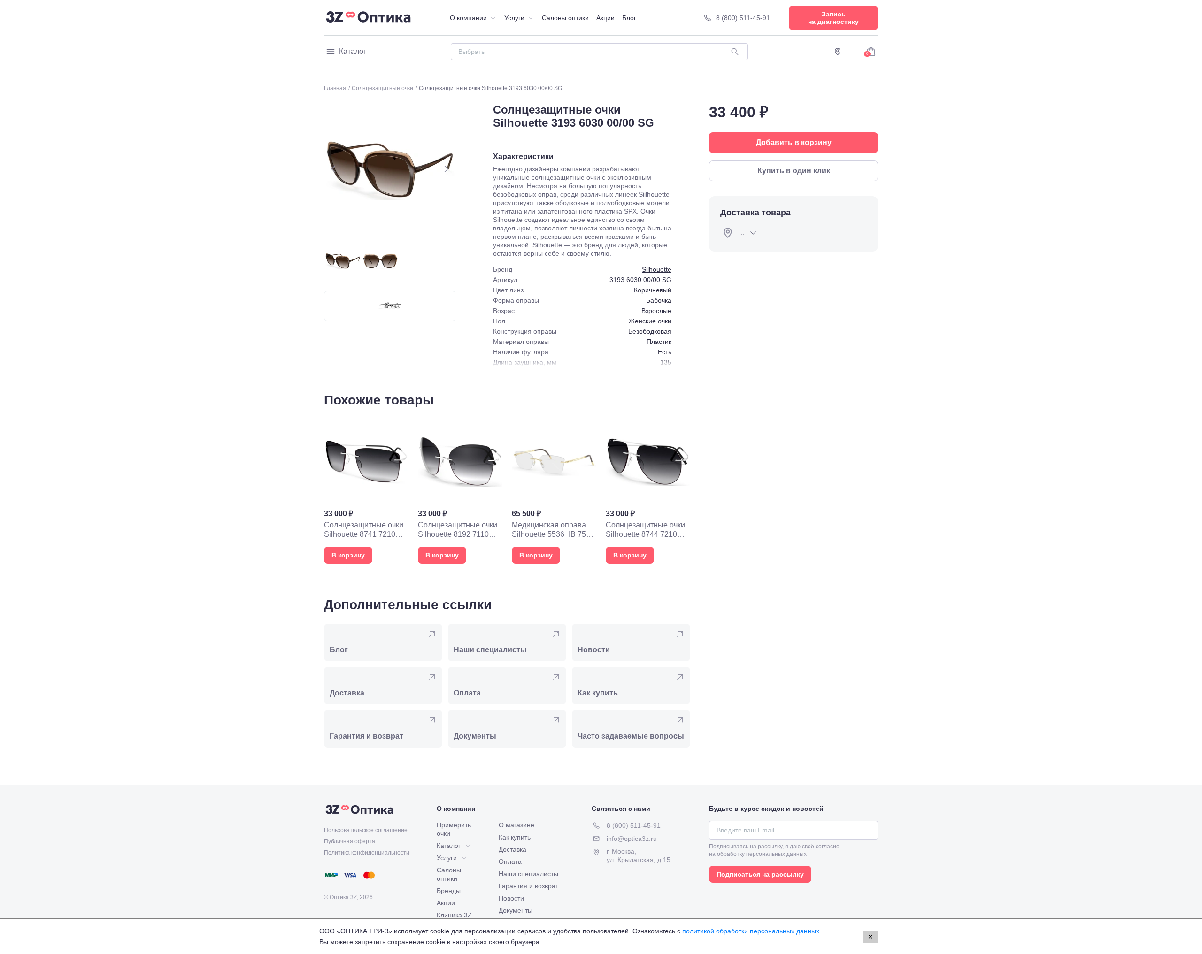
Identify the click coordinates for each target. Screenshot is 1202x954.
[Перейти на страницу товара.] (366, 491)
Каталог (352, 51)
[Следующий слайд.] (446, 169)
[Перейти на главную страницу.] (368, 18)
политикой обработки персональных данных (751, 931)
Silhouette (656, 269)
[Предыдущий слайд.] (333, 169)
